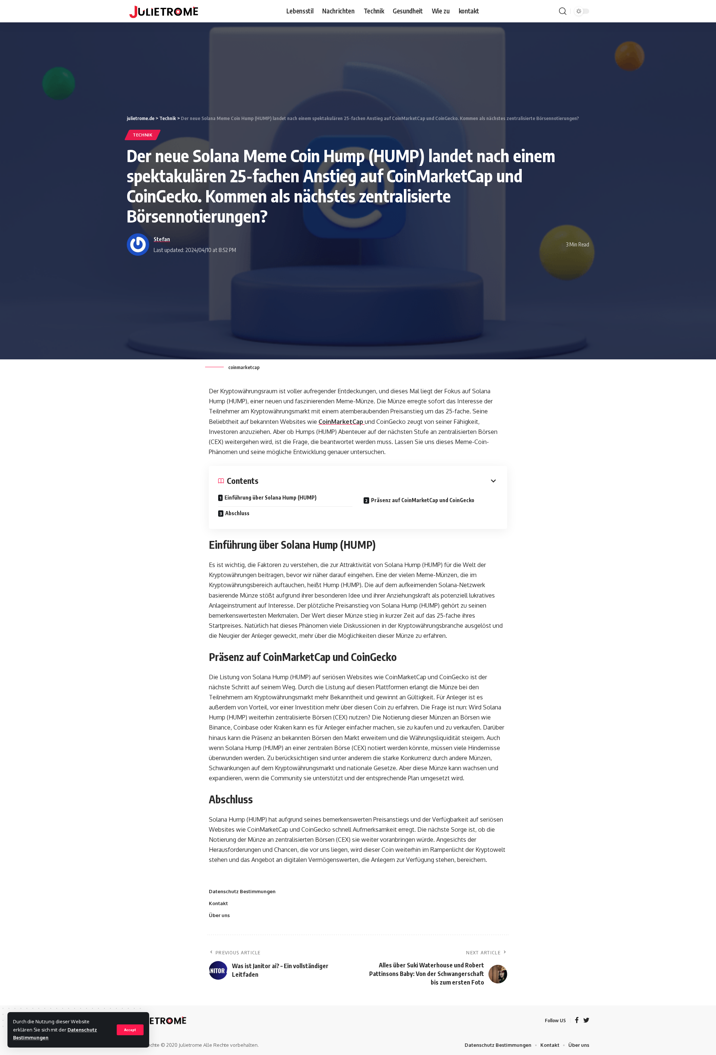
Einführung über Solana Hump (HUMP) (270, 497)
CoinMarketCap (341, 421)
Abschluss (237, 513)
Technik (143, 135)
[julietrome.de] (164, 11)
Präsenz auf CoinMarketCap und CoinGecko (422, 500)
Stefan (162, 239)
